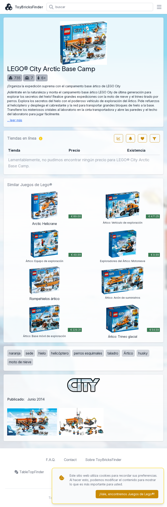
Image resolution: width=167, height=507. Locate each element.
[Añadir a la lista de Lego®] (142, 138)
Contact (70, 459)
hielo (42, 353)
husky (143, 353)
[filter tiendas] (155, 138)
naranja (14, 353)
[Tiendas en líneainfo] (40, 138)
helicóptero (60, 353)
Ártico (128, 353)
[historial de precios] (118, 138)
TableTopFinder (31, 472)
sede (29, 353)
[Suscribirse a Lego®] (130, 138)
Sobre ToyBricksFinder (103, 459)
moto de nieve (20, 362)
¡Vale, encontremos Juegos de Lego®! (127, 494)
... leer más (14, 120)
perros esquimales (88, 353)
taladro (112, 353)
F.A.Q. (50, 459)
